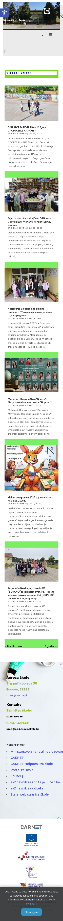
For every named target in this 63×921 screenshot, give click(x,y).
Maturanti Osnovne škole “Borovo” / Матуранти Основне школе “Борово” (30, 400)
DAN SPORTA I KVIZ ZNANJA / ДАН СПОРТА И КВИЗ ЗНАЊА (27, 129)
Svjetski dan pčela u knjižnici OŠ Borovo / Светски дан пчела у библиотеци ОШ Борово (30, 221)
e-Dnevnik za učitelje (27, 788)
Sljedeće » (51, 646)
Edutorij (17, 776)
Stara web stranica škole (30, 794)
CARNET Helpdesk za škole (32, 764)
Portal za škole (22, 770)
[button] (4, 12)
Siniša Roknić (19, 134)
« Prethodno (13, 646)
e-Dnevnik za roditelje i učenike (35, 782)
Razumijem (31, 912)
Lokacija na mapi (16, 695)
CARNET (17, 758)
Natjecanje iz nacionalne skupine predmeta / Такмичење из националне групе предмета (30, 312)
